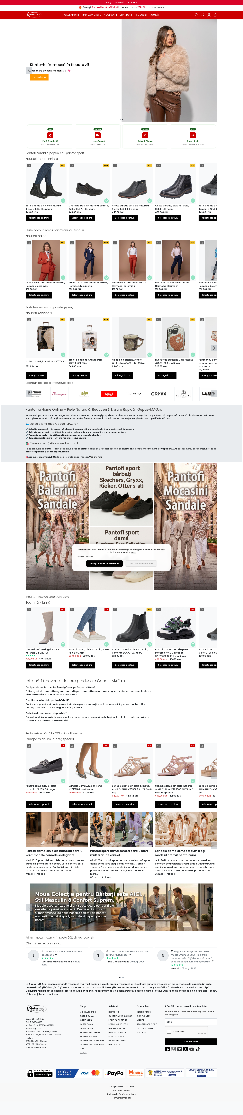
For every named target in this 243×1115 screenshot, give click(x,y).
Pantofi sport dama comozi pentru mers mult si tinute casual (119, 853)
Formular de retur (118, 1024)
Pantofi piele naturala (92, 1040)
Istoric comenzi (145, 1028)
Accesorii (110, 14)
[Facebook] (168, 1049)
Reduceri (141, 14)
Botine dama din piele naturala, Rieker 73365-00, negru (43, 207)
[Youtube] (192, 1049)
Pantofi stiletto (89, 1036)
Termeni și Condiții (121, 1097)
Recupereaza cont (147, 1024)
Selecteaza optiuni (39, 217)
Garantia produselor (120, 1016)
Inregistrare (144, 1012)
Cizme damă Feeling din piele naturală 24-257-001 (42, 651)
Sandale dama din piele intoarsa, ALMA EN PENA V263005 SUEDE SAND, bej (132, 789)
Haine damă (39, 77)
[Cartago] (34, 397)
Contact (132, 2)
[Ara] (109, 397)
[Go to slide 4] (123, 929)
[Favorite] (202, 15)
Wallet (140, 1020)
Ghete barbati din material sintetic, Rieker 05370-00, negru (89, 207)
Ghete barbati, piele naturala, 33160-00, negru (172, 207)
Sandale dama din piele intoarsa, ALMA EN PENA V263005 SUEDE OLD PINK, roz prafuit (174, 789)
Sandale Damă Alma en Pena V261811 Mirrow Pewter (85, 787)
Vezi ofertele (95, 457)
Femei (82, 1048)
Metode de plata (117, 1032)
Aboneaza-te (191, 1041)
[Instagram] (174, 1049)
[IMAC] (183, 397)
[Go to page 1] (119, 977)
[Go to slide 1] (120, 119)
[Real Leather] (84, 397)
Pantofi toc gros (90, 1032)
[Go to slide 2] (122, 119)
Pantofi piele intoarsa (92, 1044)
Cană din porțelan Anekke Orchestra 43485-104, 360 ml (128, 361)
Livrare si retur (116, 1028)
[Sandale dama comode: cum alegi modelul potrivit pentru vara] (186, 829)
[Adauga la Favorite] (63, 201)
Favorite (141, 1032)
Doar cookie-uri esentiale (141, 563)
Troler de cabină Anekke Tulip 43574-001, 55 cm (85, 361)
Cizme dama (86, 1020)
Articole (41, 873)
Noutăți (154, 14)
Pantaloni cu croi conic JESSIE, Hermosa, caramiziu (129, 284)
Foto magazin (116, 1036)
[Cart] (215, 15)
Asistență (119, 2)
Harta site (114, 1044)
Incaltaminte (71, 14)
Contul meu (143, 1016)
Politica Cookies (121, 1090)
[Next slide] (214, 192)
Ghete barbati (87, 1028)
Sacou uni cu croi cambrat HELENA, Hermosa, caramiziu (45, 284)
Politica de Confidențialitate (121, 1094)
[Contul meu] (209, 15)
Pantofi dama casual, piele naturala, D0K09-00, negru (41, 787)
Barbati (84, 1052)
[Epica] (159, 397)
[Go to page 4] (123, 977)
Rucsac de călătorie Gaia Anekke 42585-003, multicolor (174, 361)
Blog (108, 2)
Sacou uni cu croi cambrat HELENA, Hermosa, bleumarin (88, 284)
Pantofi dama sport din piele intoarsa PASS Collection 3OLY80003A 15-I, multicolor (171, 653)
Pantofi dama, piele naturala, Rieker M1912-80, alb (89, 651)
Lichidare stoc (88, 1012)
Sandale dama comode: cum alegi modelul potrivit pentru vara (180, 853)
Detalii (133, 552)
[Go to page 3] (122, 977)
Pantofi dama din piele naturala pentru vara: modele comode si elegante (54, 853)
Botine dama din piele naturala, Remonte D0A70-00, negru (130, 651)
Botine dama (87, 1016)
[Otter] (134, 397)
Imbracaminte (91, 14)
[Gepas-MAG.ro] (43, 14)
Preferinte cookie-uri (85, 556)
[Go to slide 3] (122, 929)
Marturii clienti (117, 1040)
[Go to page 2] (120, 977)
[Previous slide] (29, 70)
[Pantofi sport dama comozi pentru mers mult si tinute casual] (121, 829)
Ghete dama (86, 1024)
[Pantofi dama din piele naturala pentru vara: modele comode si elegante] (57, 829)
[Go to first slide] (214, 393)
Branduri (126, 14)
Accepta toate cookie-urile (104, 563)
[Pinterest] (180, 1049)
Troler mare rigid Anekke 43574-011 (45, 361)
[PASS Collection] (208, 397)
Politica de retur (117, 1020)
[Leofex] (59, 397)
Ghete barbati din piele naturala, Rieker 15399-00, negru (130, 207)
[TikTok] (198, 1049)
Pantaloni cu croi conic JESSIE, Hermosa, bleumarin (172, 284)
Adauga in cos (36, 375)
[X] (186, 1049)
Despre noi (114, 1012)
